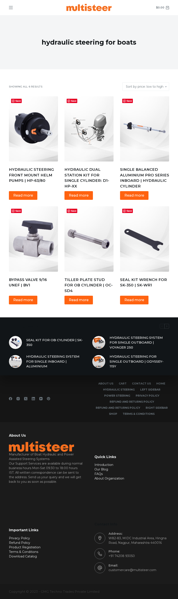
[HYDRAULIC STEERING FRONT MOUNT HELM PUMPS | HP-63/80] (33, 128)
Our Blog (101, 469)
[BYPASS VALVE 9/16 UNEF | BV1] (33, 238)
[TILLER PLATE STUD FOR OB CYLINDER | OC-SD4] (89, 238)
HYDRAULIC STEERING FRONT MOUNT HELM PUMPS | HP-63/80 (31, 175)
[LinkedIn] (33, 398)
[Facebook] (10, 398)
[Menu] (11, 8)
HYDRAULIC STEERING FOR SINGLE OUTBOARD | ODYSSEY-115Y (136, 361)
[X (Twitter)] (25, 398)
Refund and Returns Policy (132, 401)
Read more (23, 195)
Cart (123, 383)
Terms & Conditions (139, 413)
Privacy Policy (147, 395)
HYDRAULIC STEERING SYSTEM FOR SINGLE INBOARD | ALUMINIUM (52, 361)
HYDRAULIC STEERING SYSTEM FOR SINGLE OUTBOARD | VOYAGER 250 (136, 342)
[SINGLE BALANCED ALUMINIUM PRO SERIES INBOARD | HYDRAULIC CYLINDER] (144, 128)
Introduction (103, 465)
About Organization (109, 478)
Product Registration (25, 547)
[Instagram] (18, 398)
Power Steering (117, 395)
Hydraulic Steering (119, 389)
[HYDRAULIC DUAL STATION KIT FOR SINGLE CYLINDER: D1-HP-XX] (89, 128)
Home (160, 383)
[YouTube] (41, 398)
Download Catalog (23, 556)
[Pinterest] (48, 398)
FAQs (98, 474)
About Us (105, 383)
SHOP (113, 413)
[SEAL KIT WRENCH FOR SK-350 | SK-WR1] (144, 238)
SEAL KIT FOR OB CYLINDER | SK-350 (54, 342)
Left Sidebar (150, 389)
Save (18, 100)
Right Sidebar (157, 407)
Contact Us (141, 383)
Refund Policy (19, 543)
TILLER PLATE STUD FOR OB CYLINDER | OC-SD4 (88, 285)
